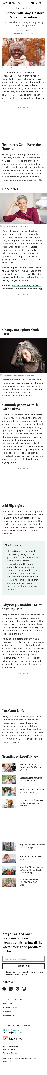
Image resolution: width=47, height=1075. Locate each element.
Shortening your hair (13, 267)
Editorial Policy (10, 1007)
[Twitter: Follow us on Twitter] (11, 989)
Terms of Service (10, 1053)
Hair (29, 8)
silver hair (26, 729)
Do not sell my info (10, 1046)
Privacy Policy (9, 1050)
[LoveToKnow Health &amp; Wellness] (12, 1031)
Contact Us (8, 1015)
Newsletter (8, 1003)
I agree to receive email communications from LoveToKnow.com (24, 973)
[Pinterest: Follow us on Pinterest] (17, 989)
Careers (7, 1011)
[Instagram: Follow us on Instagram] (24, 989)
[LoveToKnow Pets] (12, 1038)
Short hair (37, 253)
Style (23, 8)
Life (17, 8)
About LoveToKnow (12, 999)
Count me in (24, 966)
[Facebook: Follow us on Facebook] (4, 989)
